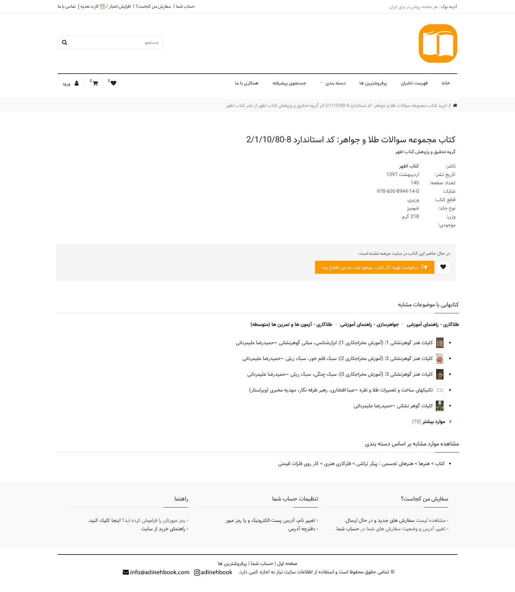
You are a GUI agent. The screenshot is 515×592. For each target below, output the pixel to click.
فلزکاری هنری (337, 464)
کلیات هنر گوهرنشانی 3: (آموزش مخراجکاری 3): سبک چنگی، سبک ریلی (362, 374)
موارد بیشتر (434, 421)
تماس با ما (67, 6)
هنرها (424, 464)
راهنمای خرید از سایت (163, 529)
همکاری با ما (247, 83)
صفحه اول (287, 563)
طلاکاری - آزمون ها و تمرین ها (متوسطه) (291, 324)
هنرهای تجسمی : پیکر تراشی (384, 464)
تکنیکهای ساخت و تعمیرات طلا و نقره (396, 390)
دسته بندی (335, 83)
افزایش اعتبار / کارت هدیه (106, 6)
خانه (446, 83)
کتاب (440, 464)
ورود (66, 84)
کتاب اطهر (409, 166)
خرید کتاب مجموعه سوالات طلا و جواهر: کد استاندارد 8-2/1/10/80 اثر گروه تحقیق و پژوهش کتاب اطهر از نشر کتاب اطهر (336, 105)
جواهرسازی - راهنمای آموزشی (369, 324)
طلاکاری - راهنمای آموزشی (433, 324)
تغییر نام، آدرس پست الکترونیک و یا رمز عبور (270, 520)
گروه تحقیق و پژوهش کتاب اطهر (425, 152)
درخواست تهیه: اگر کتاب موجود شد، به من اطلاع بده (371, 267)
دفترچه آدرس (301, 529)
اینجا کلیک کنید (105, 520)
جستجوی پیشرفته (289, 83)
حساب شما (185, 6)
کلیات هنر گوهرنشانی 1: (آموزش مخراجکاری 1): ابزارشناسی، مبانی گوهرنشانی (356, 343)
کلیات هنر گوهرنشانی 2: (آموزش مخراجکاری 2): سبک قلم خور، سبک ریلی (360, 358)
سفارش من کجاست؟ (153, 6)
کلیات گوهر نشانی (415, 406)
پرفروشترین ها (373, 83)
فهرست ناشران (414, 83)
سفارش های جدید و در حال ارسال (380, 520)
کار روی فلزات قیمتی (298, 464)
